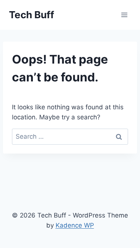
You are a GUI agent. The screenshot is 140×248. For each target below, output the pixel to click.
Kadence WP (75, 225)
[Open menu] (124, 14)
